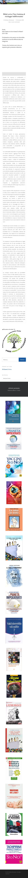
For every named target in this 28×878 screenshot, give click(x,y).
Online (6, 369)
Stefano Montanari (9, 20)
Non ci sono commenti (14, 22)
